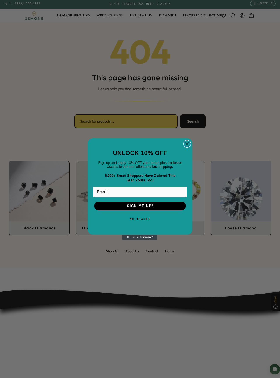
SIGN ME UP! (140, 206)
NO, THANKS (140, 219)
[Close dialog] (187, 144)
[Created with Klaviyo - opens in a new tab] (140, 237)
